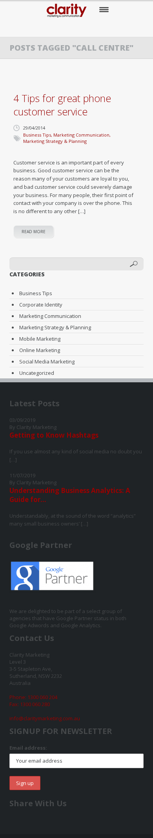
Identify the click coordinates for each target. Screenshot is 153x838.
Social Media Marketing (47, 361)
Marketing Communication (81, 135)
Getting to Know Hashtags (53, 435)
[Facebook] (53, 28)
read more (34, 231)
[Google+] (85, 28)
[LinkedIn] (101, 28)
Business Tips (37, 135)
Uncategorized (36, 372)
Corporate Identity (40, 304)
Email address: (28, 747)
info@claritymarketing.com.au (44, 718)
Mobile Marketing (39, 338)
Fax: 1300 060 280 (29, 704)
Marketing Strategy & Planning (55, 141)
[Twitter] (69, 28)
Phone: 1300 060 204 (33, 697)
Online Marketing (39, 350)
